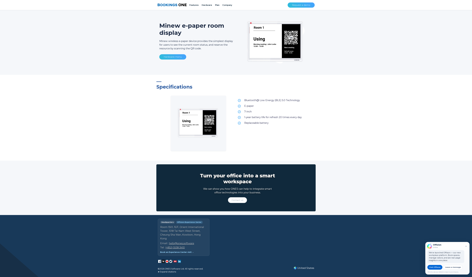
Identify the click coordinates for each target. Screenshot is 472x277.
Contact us (237, 200)
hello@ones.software (181, 243)
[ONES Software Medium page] (163, 261)
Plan (217, 5)
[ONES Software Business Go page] (175, 261)
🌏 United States (304, 268)
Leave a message (453, 267)
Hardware (207, 5)
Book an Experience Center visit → (177, 252)
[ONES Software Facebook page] (160, 261)
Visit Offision (435, 267)
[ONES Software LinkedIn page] (179, 261)
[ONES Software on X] (171, 261)
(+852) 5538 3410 (175, 247)
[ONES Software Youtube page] (167, 261)
